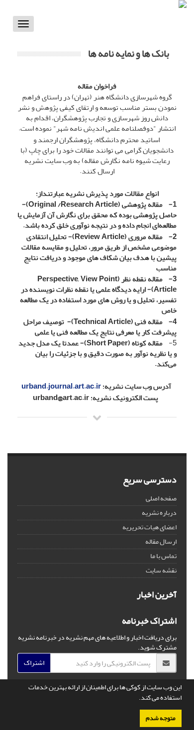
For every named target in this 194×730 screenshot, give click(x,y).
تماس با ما (163, 556)
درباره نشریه (159, 512)
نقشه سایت (161, 570)
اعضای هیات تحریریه (149, 527)
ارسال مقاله (161, 541)
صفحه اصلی (161, 498)
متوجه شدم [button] (161, 718)
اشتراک (34, 662)
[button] (136, 698)
